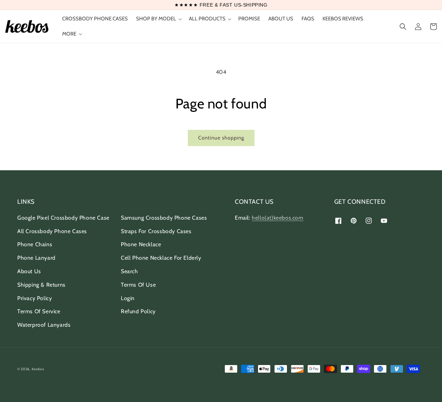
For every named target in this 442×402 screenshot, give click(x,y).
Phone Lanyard (36, 258)
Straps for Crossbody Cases (156, 231)
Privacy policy (34, 298)
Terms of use (138, 284)
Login (128, 298)
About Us (29, 271)
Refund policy (138, 311)
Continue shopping (221, 138)
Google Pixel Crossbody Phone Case (63, 217)
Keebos (38, 369)
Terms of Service (38, 311)
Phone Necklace (141, 244)
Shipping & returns (41, 284)
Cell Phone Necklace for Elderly (161, 258)
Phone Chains (34, 244)
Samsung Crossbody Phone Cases (164, 217)
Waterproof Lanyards (43, 325)
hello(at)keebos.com (277, 217)
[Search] (403, 26)
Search (129, 271)
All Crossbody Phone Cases (52, 231)
